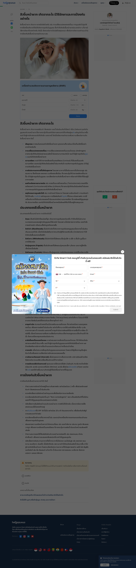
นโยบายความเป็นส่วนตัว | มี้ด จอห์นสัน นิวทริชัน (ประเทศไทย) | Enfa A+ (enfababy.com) (98, 306)
